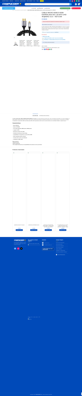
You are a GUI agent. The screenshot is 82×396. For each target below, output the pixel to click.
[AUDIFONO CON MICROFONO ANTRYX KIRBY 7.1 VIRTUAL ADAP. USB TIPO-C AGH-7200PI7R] (48, 188)
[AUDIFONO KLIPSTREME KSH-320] (34, 188)
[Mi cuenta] (75, 4)
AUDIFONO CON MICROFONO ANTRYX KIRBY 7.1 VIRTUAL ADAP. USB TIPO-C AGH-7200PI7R (48, 226)
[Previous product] (66, 10)
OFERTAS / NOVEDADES (76, 8)
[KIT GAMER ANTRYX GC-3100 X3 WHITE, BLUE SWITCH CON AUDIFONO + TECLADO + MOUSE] (63, 188)
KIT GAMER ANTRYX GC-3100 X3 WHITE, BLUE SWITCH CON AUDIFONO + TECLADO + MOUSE (62, 226)
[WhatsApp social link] (76, 1)
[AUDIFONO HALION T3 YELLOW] (19, 188)
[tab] (35, 115)
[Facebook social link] (70, 1)
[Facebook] (15, 248)
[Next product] (69, 10)
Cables (58, 47)
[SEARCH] (71, 4)
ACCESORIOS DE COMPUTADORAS (20, 10)
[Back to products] (67, 10)
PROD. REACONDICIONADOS (66, 8)
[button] (19, 230)
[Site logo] (12, 4)
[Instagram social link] (72, 1)
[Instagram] (18, 248)
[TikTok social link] (79, 1)
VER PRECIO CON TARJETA (47, 24)
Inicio (13, 10)
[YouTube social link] (74, 1)
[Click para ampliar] (14, 37)
